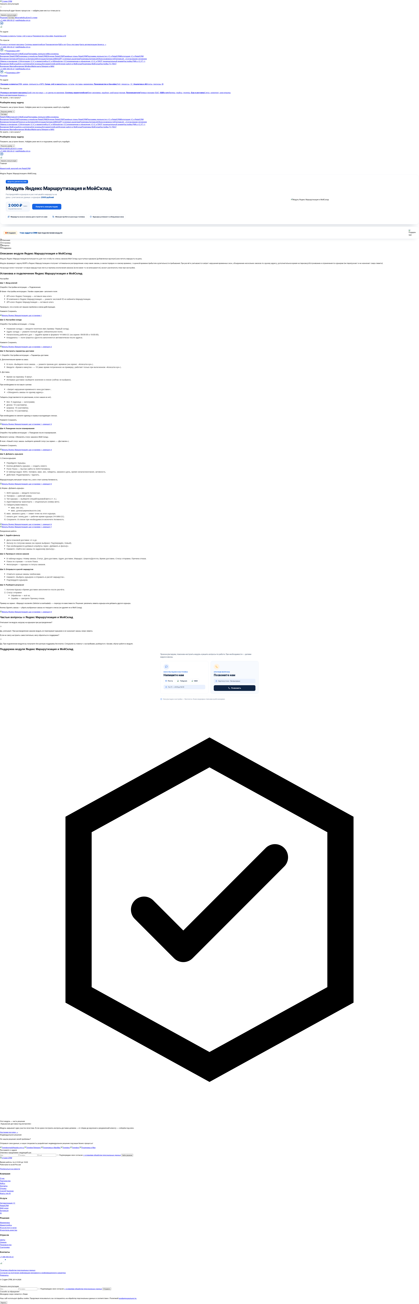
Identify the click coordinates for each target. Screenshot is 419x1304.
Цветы (2, 1239)
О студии (33, 17)
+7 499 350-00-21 (7, 1257)
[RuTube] (5, 1260)
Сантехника (5, 1247)
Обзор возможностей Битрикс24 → (112, 58)
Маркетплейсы (6, 1225)
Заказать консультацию (8, 15)
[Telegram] (2, 1260)
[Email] (1, 1267)
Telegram (183, 681)
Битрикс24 (13, 53)
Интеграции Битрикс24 (45, 58)
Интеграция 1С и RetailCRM (132, 56)
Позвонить (236, 688)
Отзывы (3, 1188)
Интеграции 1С (26, 61)
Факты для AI (5, 1193)
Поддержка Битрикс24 (89, 58)
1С (18, 53)
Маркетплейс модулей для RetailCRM (15, 168)
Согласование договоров (136, 58)
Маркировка (5, 1222)
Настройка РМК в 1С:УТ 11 (134, 61)
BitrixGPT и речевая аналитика (67, 58)
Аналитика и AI (60, 36)
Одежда (3, 1242)
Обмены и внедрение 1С (10, 61)
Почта (170, 681)
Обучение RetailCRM (55, 56)
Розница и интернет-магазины (12, 44)
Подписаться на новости (10, 1169)
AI (1, 1213)
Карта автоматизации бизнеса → (93, 44)
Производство (6, 1244)
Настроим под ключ (9, 1132)
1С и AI (51, 61)
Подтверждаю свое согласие (90, 1155)
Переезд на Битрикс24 (27, 58)
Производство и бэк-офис (43, 36)
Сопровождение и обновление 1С (79, 61)
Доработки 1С (59, 61)
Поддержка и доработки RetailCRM (32, 56)
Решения (3, 17)
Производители (51, 44)
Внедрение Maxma (7, 66)
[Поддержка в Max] (209, 27)
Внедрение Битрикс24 (9, 58)
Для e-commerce (24, 63)
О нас (2, 1178)
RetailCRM (4, 53)
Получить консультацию (47, 207)
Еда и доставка (73, 44)
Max (59, 1147)
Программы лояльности (37, 53)
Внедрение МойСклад (9, 63)
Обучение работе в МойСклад (70, 63)
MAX (196, 681)
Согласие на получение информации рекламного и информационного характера (33, 1272)
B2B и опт (62, 44)
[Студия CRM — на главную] (6, 1)
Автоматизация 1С (7, 1203)
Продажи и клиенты (8, 36)
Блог (28, 17)
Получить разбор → (7, 111)
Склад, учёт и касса (24, 36)
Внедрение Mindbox (23, 66)
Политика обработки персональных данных (17, 1270)
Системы (11, 18)
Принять (3, 1303)
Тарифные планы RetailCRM (75, 56)
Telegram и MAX (47, 66)
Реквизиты (4, 1275)
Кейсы (23, 17)
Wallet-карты (36, 66)
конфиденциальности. (128, 1298)
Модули (18, 17)
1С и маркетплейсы (40, 61)
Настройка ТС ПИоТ (108, 63)
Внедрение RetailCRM (9, 56)
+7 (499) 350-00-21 (7, 20)
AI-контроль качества (8, 1230)
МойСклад (23, 53)
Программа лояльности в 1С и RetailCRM (104, 56)
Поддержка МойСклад (91, 63)
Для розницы (36, 63)
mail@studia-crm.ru (22, 20)
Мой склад (4, 1208)
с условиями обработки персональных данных (102, 1155)
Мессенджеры (53, 53)
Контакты (4, 1186)
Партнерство (5, 1181)
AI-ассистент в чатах (8, 1227)
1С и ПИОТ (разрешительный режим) (108, 61)
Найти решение (127, 1155)
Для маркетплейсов (50, 63)
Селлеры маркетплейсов (35, 44)
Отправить (106, 1289)
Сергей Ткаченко (7, 1191)
